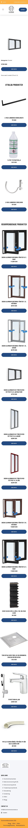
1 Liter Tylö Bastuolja (14, 160)
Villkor (18, 823)
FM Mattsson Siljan (14, 699)
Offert (23, 9)
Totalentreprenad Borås (10, 788)
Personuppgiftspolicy (9, 825)
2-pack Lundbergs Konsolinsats (14, 118)
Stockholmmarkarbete (10, 779)
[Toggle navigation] (3, 9)
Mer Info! (14, 69)
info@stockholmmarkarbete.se (20, 2)
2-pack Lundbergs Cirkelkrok (14, 202)
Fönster (10, 60)
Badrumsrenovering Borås (11, 782)
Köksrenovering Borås (10, 785)
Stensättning (7, 791)
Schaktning (7, 794)
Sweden (4, 2)
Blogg (5, 800)
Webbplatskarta (20, 825)
